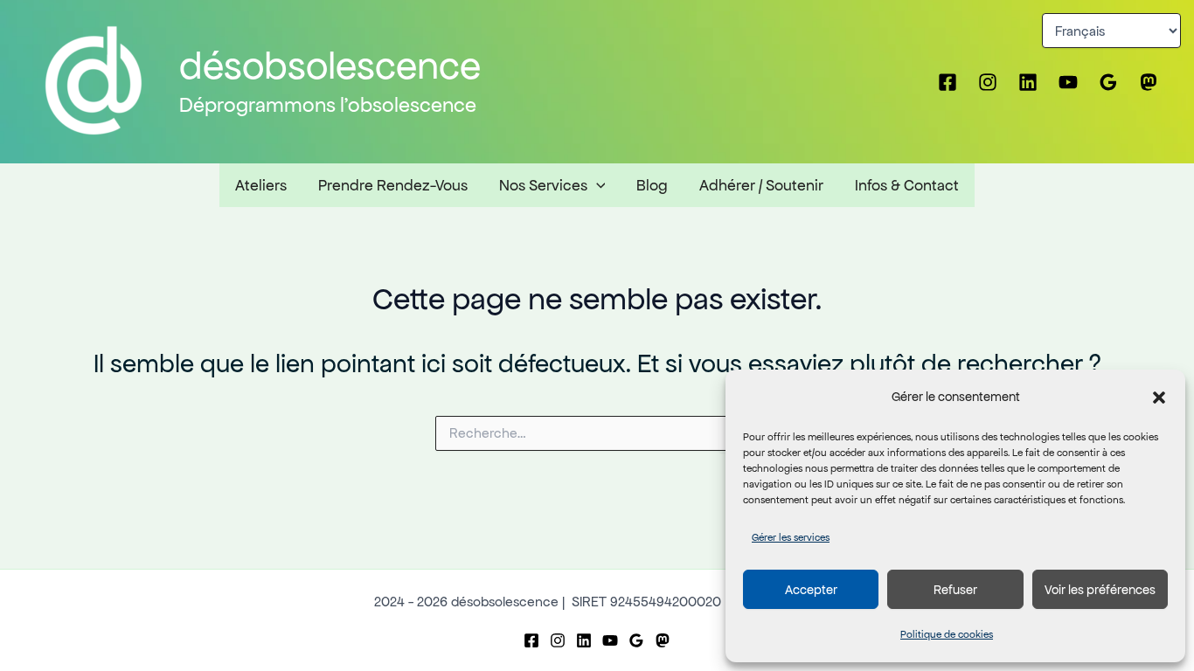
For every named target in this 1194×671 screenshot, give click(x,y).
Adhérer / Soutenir (761, 185)
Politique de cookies (946, 634)
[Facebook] (947, 82)
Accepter (811, 590)
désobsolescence (330, 66)
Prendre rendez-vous (393, 185)
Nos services (543, 185)
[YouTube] (1068, 82)
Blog (652, 185)
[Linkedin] (1028, 82)
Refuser (955, 590)
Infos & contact (907, 185)
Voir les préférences (1100, 590)
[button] (1159, 397)
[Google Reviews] (1108, 82)
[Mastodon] (1148, 82)
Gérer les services (791, 537)
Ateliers (261, 185)
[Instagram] (988, 82)
